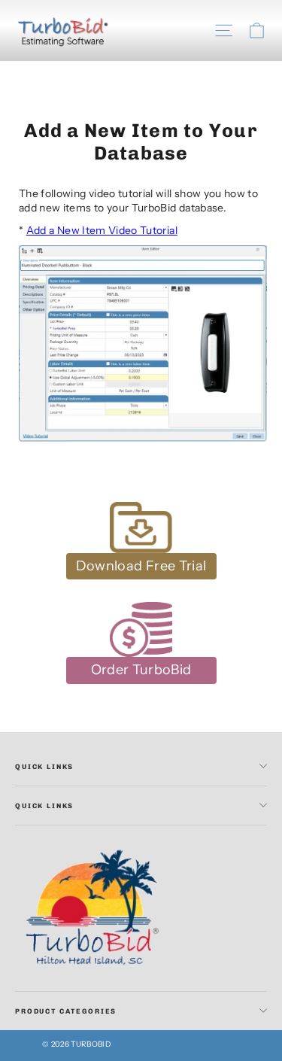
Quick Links (44, 766)
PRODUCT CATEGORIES (66, 1011)
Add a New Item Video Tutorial (101, 230)
